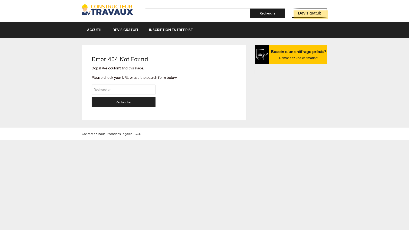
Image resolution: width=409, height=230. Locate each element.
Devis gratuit (309, 13)
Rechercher (123, 102)
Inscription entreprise (171, 30)
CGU (138, 134)
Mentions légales (120, 134)
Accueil (94, 30)
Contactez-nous (93, 134)
